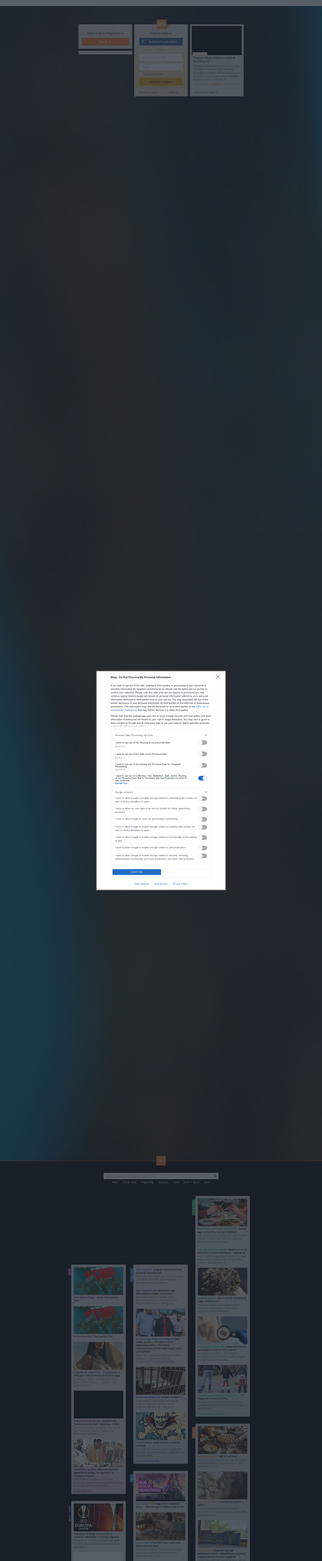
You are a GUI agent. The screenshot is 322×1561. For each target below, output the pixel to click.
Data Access (161, 883)
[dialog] (161, 780)
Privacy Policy (180, 883)
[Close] (219, 677)
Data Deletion (142, 883)
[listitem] (161, 735)
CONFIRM (137, 872)
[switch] (202, 742)
